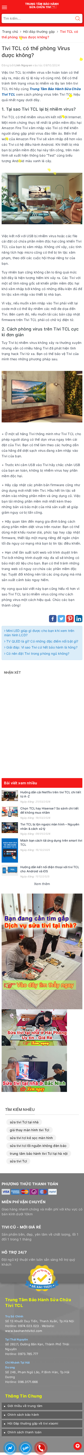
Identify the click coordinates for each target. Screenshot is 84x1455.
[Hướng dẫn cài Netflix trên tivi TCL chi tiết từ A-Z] (10, 795)
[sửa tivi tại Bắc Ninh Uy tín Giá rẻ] (34, 1068)
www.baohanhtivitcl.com (23, 1331)
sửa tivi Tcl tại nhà (24, 1122)
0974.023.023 (28, 1326)
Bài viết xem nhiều (20, 783)
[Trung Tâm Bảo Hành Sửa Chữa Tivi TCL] (42, 4)
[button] (23, 1406)
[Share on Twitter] (61, 618)
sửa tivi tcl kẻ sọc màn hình (31, 1138)
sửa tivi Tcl (18, 1161)
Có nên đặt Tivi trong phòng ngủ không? (37, 653)
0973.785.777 (28, 1354)
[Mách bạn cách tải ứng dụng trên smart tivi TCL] (10, 850)
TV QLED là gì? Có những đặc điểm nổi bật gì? (41, 641)
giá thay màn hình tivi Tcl (29, 1130)
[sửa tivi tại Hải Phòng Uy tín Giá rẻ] (34, 1027)
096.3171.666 (28, 1382)
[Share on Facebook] (52, 618)
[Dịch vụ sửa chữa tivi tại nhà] (42, 951)
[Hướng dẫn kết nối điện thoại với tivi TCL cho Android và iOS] (10, 870)
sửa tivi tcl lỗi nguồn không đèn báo (38, 1146)
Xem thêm (42, 884)
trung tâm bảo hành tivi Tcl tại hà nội (39, 1153)
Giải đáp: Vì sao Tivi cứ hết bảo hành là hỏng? (41, 647)
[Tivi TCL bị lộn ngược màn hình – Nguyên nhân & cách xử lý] (10, 827)
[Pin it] (70, 618)
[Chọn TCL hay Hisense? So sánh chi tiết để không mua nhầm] (10, 811)
